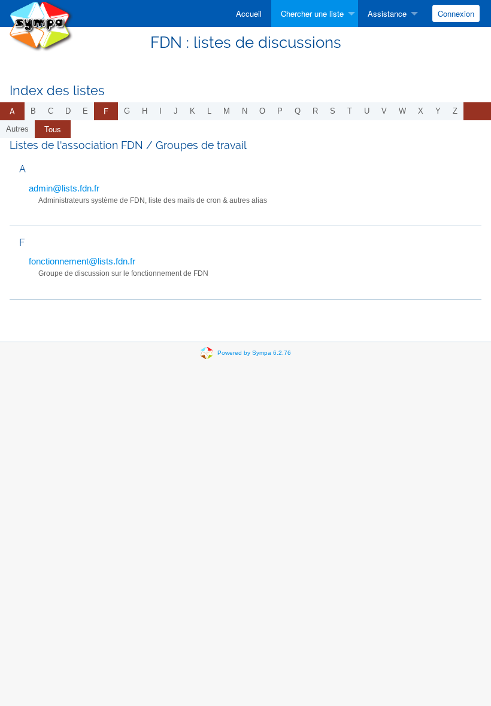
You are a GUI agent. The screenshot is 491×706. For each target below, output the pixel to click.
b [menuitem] (33, 110)
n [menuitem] (244, 110)
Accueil (249, 13)
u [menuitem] (366, 110)
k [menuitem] (192, 110)
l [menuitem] (209, 110)
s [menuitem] (332, 110)
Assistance (387, 13)
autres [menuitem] (17, 128)
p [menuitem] (280, 110)
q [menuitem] (298, 110)
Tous (52, 129)
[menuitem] (248, 13)
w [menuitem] (402, 110)
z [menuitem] (455, 110)
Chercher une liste (312, 13)
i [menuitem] (160, 110)
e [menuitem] (85, 110)
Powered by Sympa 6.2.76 (254, 352)
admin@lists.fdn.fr (64, 188)
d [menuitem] (68, 110)
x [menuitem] (420, 110)
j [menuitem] (176, 110)
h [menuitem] (144, 110)
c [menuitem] (50, 110)
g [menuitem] (127, 110)
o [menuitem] (262, 110)
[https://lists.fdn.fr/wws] (41, 24)
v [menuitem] (384, 110)
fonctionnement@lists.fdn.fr (82, 261)
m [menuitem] (226, 110)
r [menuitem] (315, 110)
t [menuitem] (349, 110)
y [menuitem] (438, 110)
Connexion (456, 13)
